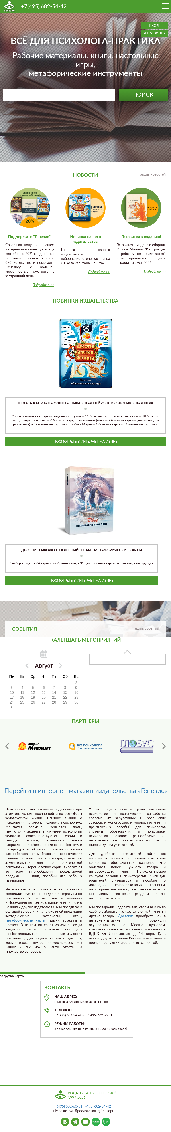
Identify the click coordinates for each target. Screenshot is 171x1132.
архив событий (146, 628)
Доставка (126, 916)
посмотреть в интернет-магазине (85, 441)
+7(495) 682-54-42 (44, 6)
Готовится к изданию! (141, 237)
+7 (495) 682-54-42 (67, 1015)
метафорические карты (25, 920)
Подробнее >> (43, 285)
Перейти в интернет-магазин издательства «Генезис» (85, 791)
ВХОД (154, 26)
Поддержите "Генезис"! (30, 237)
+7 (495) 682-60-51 (98, 1015)
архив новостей (153, 174)
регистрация (154, 33)
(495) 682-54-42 (98, 1106)
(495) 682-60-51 (69, 1106)
